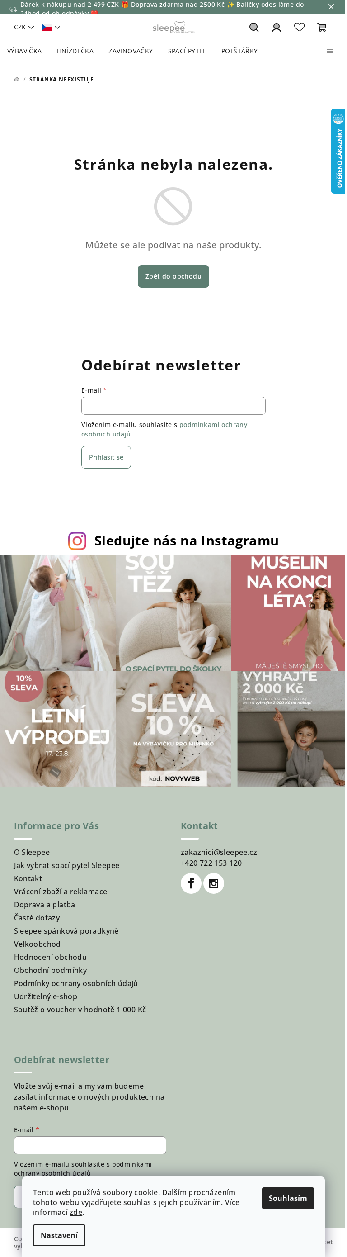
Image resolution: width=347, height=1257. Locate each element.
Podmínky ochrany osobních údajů (76, 983)
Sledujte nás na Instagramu (186, 540)
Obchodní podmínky (50, 970)
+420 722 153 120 (211, 863)
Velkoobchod (37, 944)
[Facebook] (191, 883)
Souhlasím (288, 1198)
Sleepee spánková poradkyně (66, 931)
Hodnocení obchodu (50, 957)
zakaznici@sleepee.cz (219, 852)
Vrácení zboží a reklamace (61, 892)
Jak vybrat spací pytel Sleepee (67, 865)
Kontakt (28, 878)
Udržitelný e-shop (46, 996)
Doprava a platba (44, 905)
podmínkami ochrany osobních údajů (83, 1168)
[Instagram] (213, 883)
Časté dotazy (37, 918)
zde (76, 1212)
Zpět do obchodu (173, 276)
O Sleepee (32, 852)
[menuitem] (24, 51)
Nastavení (59, 1235)
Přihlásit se (106, 457)
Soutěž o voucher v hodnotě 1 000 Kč (80, 1010)
